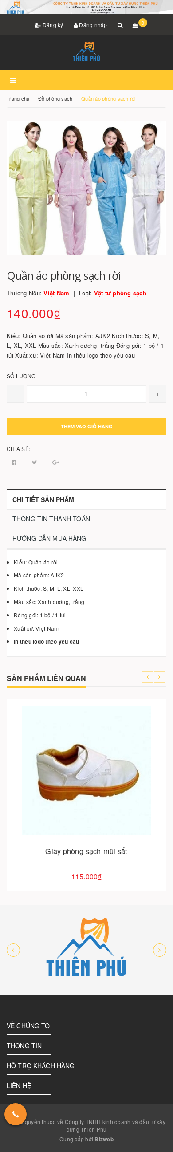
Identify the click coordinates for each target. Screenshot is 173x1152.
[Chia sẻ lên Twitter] (35, 461)
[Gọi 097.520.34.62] (15, 1114)
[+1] (55, 461)
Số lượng (21, 375)
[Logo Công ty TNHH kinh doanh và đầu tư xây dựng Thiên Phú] (86, 52)
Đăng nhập (92, 24)
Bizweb (104, 1139)
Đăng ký (52, 24)
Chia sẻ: (18, 448)
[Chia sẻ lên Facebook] (15, 461)
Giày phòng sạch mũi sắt (86, 851)
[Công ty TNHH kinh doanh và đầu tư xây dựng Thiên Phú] (86, 950)
